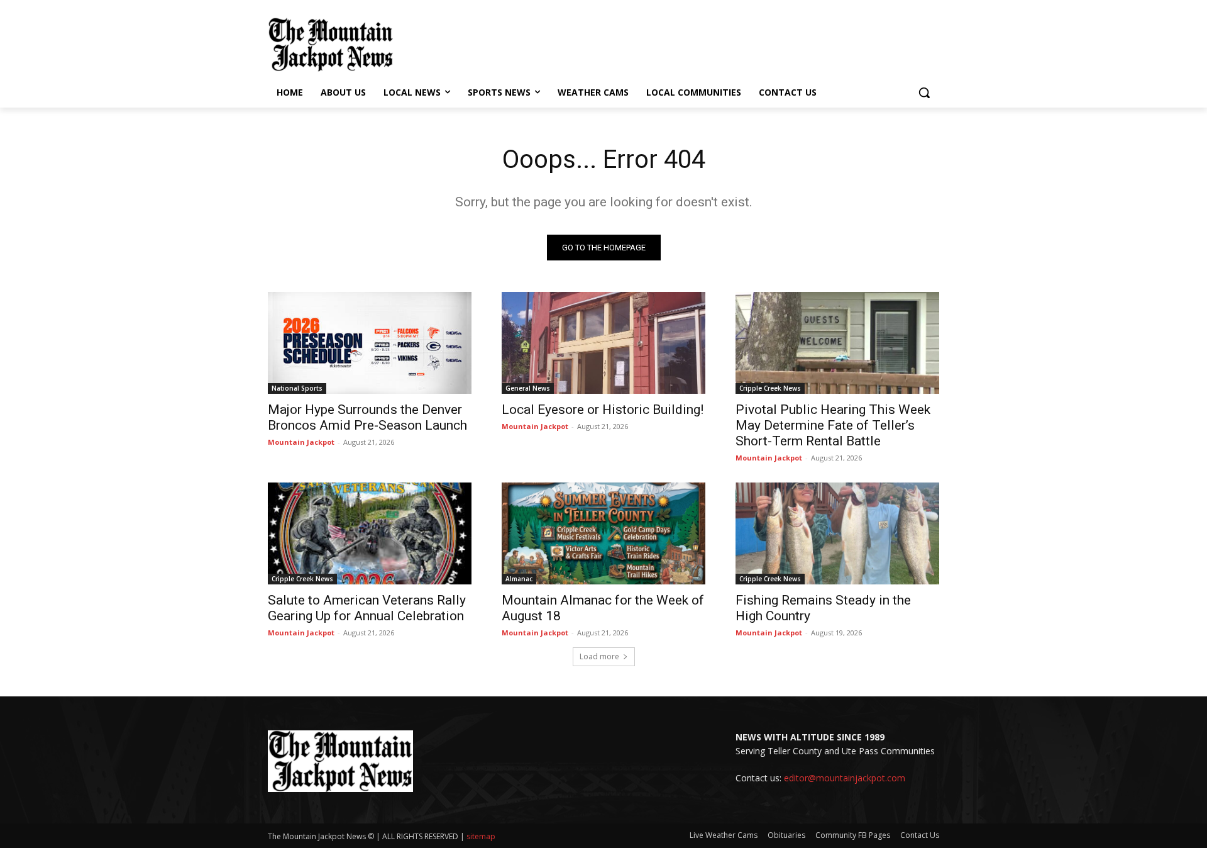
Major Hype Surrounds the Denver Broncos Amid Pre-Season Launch (367, 417)
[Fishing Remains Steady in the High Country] (837, 533)
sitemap (480, 836)
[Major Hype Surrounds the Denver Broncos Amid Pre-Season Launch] (369, 343)
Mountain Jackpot (301, 442)
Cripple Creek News (770, 388)
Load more (599, 656)
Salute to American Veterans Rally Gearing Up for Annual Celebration (367, 608)
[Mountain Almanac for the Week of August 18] (603, 533)
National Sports (297, 388)
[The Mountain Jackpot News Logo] (331, 45)
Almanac (518, 578)
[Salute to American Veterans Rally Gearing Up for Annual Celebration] (369, 533)
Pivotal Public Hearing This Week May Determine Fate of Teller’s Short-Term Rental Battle (833, 425)
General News (527, 388)
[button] (924, 92)
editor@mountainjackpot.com (844, 778)
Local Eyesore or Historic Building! (602, 409)
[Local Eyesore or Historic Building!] (603, 343)
